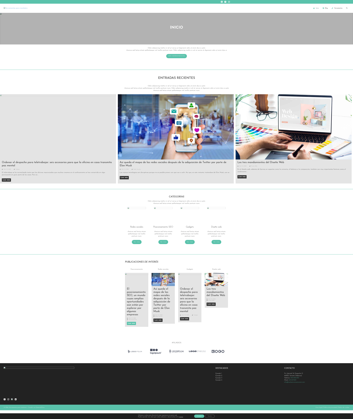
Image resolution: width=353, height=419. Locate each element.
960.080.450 (294, 378)
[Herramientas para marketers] (15, 8)
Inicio (317, 8)
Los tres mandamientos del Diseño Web (260, 162)
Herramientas (338, 8)
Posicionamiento (133, 319)
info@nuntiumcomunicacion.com (294, 382)
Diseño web (254, 166)
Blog (326, 8)
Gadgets (18, 169)
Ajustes (210, 416)
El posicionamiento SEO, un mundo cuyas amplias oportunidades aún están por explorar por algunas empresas (136, 302)
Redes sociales (137, 169)
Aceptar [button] (199, 416)
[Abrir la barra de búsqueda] (346, 8)
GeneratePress (40, 407)
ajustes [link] (181, 417)
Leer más (6, 180)
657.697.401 (292, 380)
